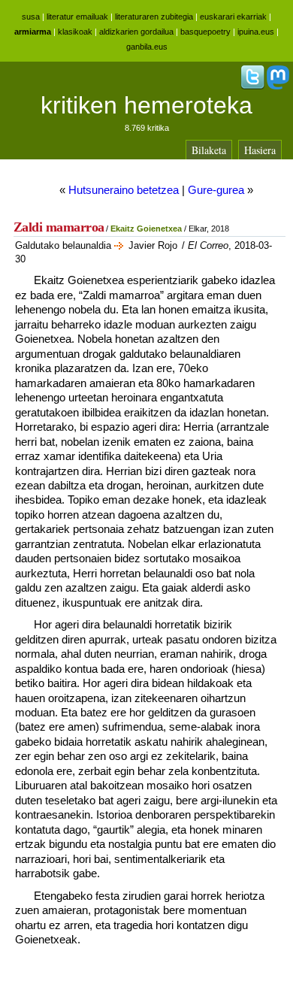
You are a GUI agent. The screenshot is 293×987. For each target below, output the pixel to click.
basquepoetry (205, 31)
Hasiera (260, 150)
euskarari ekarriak (233, 16)
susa (31, 16)
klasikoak (75, 31)
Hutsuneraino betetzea (123, 189)
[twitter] (252, 86)
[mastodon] (278, 86)
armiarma (32, 31)
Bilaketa (209, 150)
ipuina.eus (255, 31)
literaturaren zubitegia (154, 16)
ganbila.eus (147, 46)
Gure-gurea (216, 189)
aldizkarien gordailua (136, 31)
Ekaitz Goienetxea (146, 228)
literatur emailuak (77, 16)
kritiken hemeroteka (146, 105)
